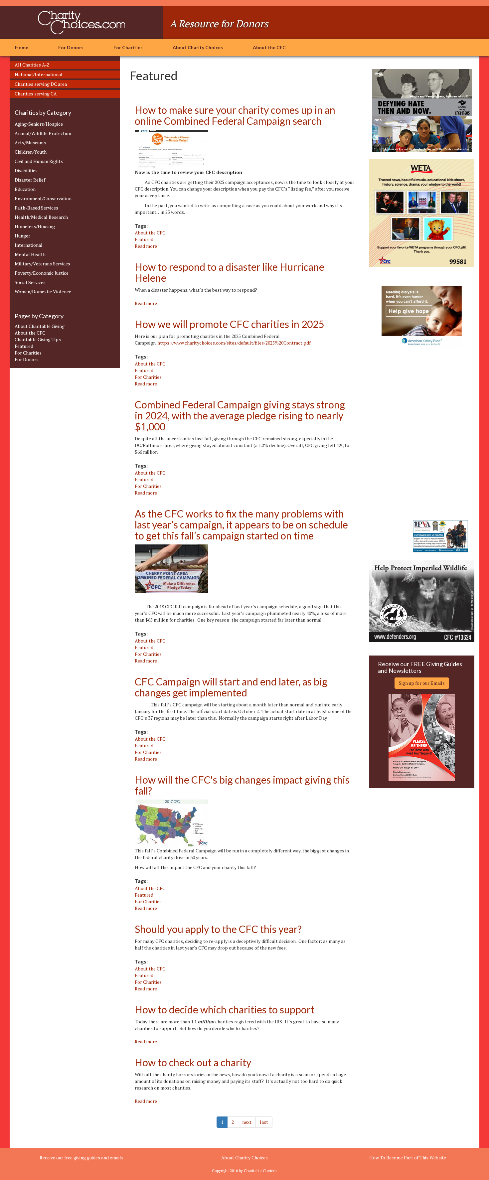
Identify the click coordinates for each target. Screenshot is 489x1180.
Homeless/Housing (35, 226)
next (246, 1122)
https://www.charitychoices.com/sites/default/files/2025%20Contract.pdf (234, 343)
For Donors (70, 47)
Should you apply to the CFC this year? (218, 929)
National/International (39, 74)
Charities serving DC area (41, 84)
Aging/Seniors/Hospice (39, 124)
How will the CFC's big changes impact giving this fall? (242, 785)
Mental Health (30, 254)
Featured (24, 346)
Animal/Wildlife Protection (43, 133)
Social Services (30, 282)
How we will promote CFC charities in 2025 (229, 324)
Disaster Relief (30, 180)
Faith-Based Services (36, 208)
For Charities (128, 47)
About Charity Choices (198, 47)
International (29, 245)
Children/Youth (31, 152)
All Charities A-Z (32, 65)
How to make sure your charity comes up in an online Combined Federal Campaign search (235, 115)
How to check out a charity (193, 1062)
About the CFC (269, 47)
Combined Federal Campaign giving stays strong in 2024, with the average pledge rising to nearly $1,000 (240, 415)
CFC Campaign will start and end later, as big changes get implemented (231, 686)
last (264, 1122)
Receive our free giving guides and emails (81, 1157)
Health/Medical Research (41, 217)
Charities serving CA (36, 93)
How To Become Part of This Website (407, 1157)
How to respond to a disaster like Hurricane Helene (229, 272)
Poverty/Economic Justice (42, 273)
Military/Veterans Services (42, 263)
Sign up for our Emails (422, 683)
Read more (146, 246)
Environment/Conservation (43, 198)
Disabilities (26, 170)
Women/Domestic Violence (43, 291)
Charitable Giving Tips (38, 339)
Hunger (22, 235)
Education (25, 189)
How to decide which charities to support (224, 1009)
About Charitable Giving (40, 326)
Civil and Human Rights (39, 161)
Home (21, 47)
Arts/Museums (30, 142)
